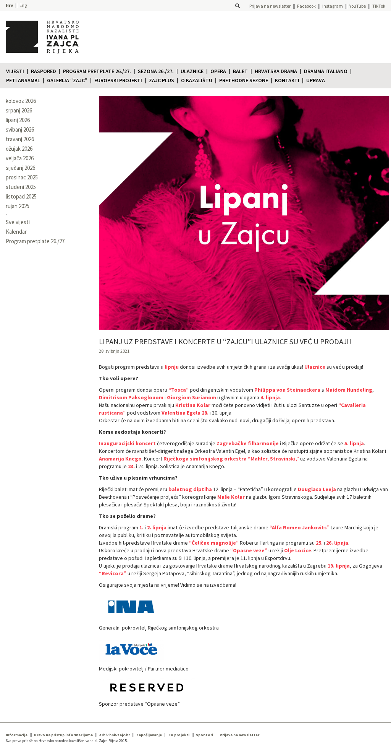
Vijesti (15, 71)
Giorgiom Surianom (191, 397)
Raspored (43, 71)
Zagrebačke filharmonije (248, 443)
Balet (240, 71)
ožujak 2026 (19, 148)
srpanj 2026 (19, 110)
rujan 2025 (17, 206)
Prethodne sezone (243, 80)
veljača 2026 (20, 158)
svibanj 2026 (20, 129)
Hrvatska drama (276, 71)
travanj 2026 (20, 139)
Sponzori (204, 734)
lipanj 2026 (18, 120)
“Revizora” (112, 573)
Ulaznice (192, 71)
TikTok (378, 6)
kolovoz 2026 (21, 100)
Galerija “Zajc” (67, 80)
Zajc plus (161, 80)
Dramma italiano (325, 71)
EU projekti (178, 734)
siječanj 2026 (20, 167)
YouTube (357, 6)
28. (205, 412)
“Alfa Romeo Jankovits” (300, 527)
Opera (218, 71)
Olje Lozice (297, 550)
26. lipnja (337, 542)
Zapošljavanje (149, 734)
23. (131, 466)
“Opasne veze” (248, 550)
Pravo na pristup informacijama (63, 734)
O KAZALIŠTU (196, 80)
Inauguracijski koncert (127, 443)
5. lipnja (354, 443)
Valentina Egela (181, 412)
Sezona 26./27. (156, 71)
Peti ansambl (23, 80)
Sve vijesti (18, 222)
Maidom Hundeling (348, 389)
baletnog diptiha (190, 489)
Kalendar (16, 231)
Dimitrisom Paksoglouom (131, 397)
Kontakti (287, 80)
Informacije (16, 734)
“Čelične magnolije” (214, 542)
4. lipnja (270, 397)
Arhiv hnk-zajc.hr (114, 734)
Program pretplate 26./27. (97, 71)
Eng (23, 5)
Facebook (306, 6)
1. (141, 527)
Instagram (332, 6)
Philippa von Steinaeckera (287, 389)
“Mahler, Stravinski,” (273, 458)
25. (319, 542)
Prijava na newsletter (270, 6)
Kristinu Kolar (192, 405)
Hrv (9, 5)
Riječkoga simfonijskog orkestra (205, 458)
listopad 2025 (21, 196)
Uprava (315, 80)
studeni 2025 (21, 186)
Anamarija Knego (120, 458)
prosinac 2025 (22, 177)
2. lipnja (156, 527)
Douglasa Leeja (317, 489)
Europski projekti (118, 80)
